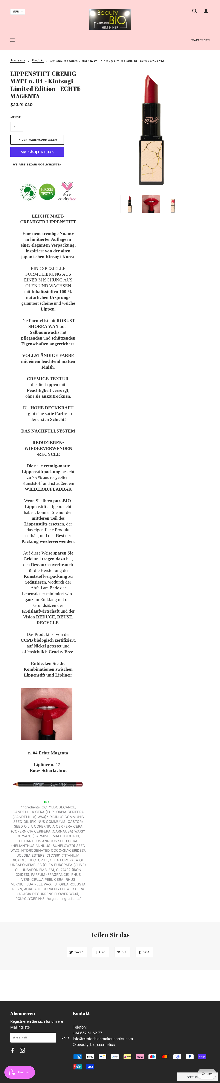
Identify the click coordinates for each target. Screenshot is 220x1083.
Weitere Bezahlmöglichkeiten (37, 164)
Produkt (38, 60)
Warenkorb (200, 40)
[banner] (110, 19)
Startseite (17, 60)
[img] (194, 12)
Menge (15, 117)
